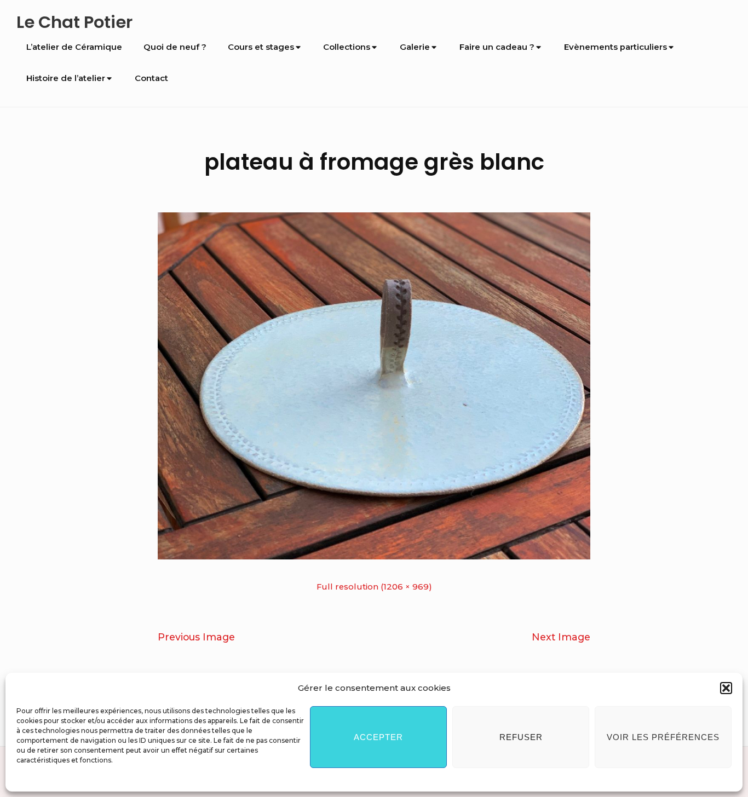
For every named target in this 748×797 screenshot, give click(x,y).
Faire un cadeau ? (496, 47)
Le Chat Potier (74, 22)
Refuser (521, 737)
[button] (726, 688)
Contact (151, 78)
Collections (346, 47)
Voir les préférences (663, 737)
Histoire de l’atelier (65, 78)
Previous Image (196, 637)
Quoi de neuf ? (174, 47)
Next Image (561, 637)
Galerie (415, 47)
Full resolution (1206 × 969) (374, 587)
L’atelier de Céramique (74, 47)
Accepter (378, 737)
